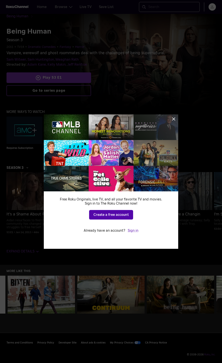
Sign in (133, 230)
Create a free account (111, 214)
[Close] (173, 119)
